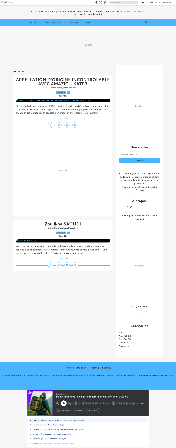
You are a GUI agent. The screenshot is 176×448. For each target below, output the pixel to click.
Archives (73, 23)
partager (80, 410)
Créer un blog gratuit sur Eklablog (45, 375)
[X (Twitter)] (100, 2)
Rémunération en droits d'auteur (109, 375)
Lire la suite (63, 119)
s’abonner (65, 410)
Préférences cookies (166, 375)
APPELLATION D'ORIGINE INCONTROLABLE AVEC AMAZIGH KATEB (63, 82)
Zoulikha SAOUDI (63, 224)
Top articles (63, 375)
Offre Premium (128, 375)
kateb (65, 88)
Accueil (33, 23)
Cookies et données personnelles (146, 375)
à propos (94, 410)
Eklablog (106, 368)
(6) (124, 343)
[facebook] (96, 2)
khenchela (58, 228)
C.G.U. (93, 375)
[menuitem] (33, 22)
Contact (87, 23)
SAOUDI (66, 228)
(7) (125, 336)
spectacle (72, 88)
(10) (124, 333)
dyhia (141, 187)
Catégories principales (53, 23)
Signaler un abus (83, 375)
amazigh (53, 88)
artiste (59, 88)
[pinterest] (104, 2)
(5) (124, 346)
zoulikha (74, 228)
